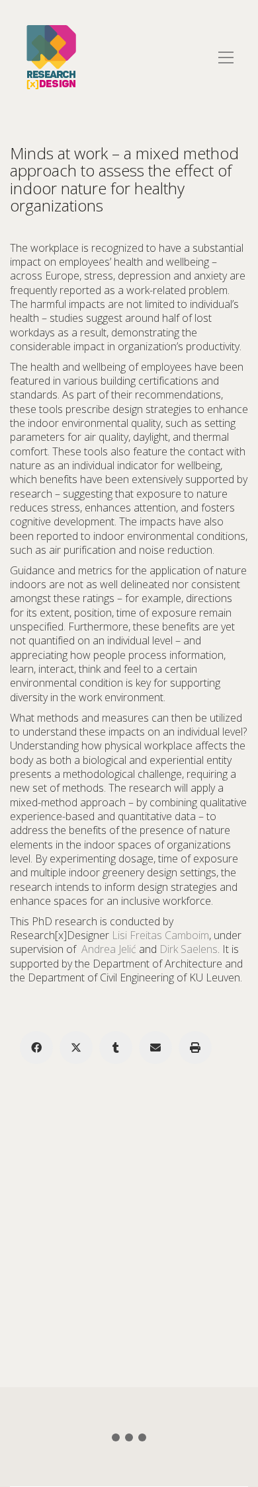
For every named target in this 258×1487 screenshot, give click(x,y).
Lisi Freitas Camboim (160, 935)
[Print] (195, 1047)
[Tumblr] (115, 1047)
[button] (226, 57)
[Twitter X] (76, 1047)
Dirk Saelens (188, 949)
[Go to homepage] (51, 57)
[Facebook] (36, 1047)
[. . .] (129, 1440)
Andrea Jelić (108, 949)
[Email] (155, 1047)
